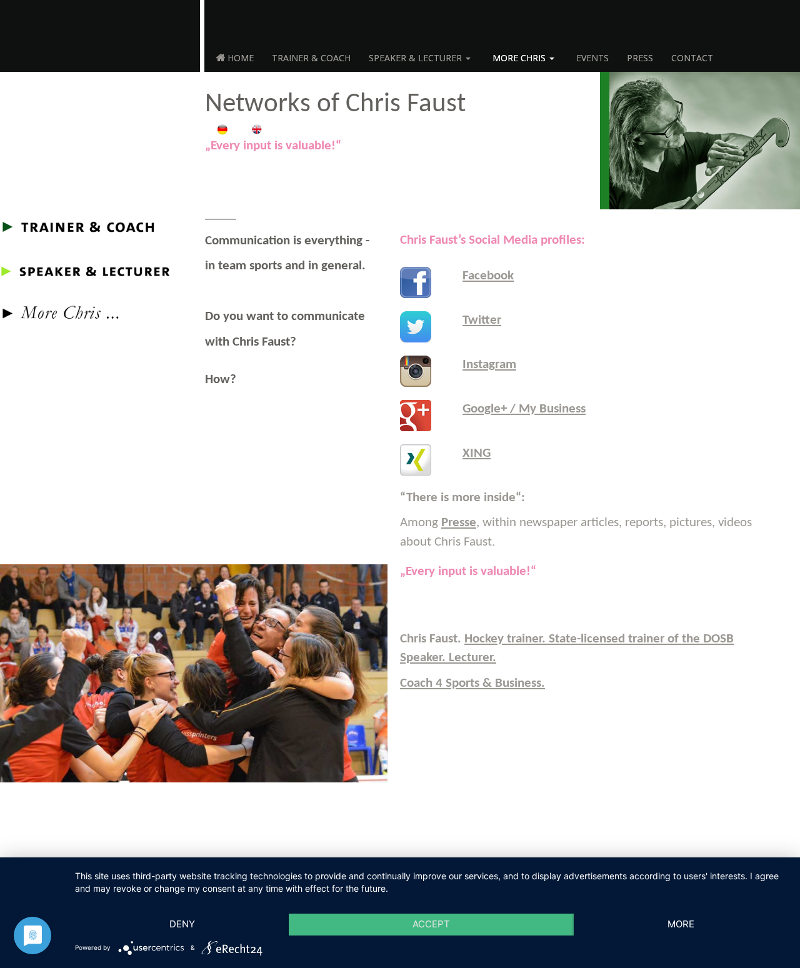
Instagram (489, 364)
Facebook (488, 275)
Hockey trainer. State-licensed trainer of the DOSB (599, 639)
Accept (431, 924)
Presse (458, 522)
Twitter (481, 320)
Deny (182, 924)
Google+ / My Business (524, 409)
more (681, 924)
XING (476, 453)
